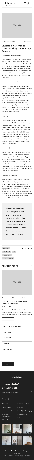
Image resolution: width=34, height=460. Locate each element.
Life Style (18, 55)
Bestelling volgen (23, 404)
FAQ (18, 418)
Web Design (7, 255)
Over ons (5, 404)
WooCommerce (8, 258)
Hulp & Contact (22, 414)
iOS (14, 251)
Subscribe (30, 392)
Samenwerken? (7, 411)
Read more (7, 319)
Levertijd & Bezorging (24, 411)
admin (9, 55)
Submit (7, 364)
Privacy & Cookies (8, 420)
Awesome (6, 248)
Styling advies (6, 407)
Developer (6, 251)
